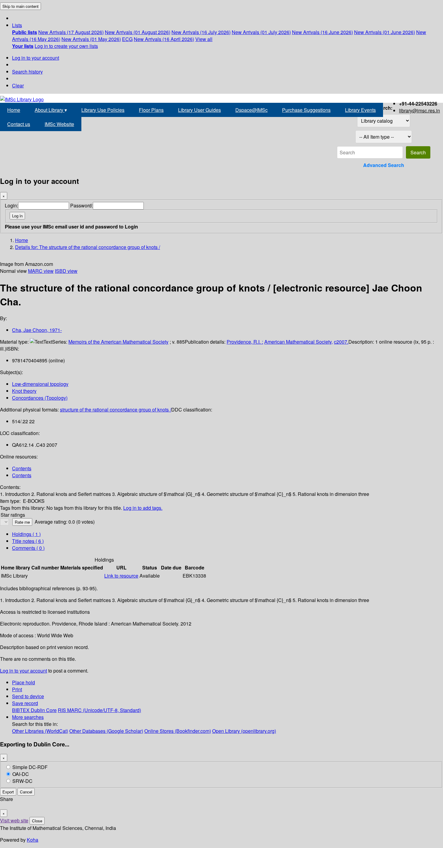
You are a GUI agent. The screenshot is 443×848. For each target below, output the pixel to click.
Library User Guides (199, 109)
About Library (51, 109)
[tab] (28, 540)
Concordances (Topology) (40, 397)
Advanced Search (383, 165)
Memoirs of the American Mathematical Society (118, 341)
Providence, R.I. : (245, 341)
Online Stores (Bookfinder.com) (177, 730)
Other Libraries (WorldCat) (40, 730)
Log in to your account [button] (23, 670)
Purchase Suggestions (306, 109)
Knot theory (24, 390)
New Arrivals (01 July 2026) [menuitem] (261, 32)
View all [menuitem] (203, 39)
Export (8, 792)
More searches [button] (28, 717)
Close (37, 821)
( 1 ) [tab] (26, 534)
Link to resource (121, 575)
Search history (27, 71)
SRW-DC (22, 780)
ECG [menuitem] (127, 39)
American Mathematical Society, (298, 341)
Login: (11, 205)
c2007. (341, 341)
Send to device (28, 696)
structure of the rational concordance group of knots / (115, 409)
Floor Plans (151, 109)
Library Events (360, 109)
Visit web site (14, 820)
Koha (32, 839)
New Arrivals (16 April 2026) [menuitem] (164, 39)
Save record (25, 703)
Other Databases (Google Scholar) (106, 730)
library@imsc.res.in (419, 110)
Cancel (26, 792)
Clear (18, 85)
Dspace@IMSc (251, 109)
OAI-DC (20, 774)
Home (13, 109)
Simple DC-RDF (30, 767)
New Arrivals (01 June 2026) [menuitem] (384, 32)
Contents (21, 468)
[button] (17, 25)
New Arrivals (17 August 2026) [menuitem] (71, 32)
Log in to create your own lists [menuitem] (66, 46)
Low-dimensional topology (40, 383)
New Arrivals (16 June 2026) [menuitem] (322, 32)
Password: (81, 205)
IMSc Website (59, 124)
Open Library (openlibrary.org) (244, 730)
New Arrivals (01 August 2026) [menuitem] (137, 32)
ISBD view (66, 270)
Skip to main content (20, 6)
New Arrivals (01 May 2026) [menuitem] (91, 39)
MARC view (41, 270)
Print (17, 689)
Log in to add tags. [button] (142, 507)
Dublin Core (44, 710)
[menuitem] (24, 32)
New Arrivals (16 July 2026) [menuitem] (201, 32)
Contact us (18, 124)
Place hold (23, 682)
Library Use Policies (102, 109)
